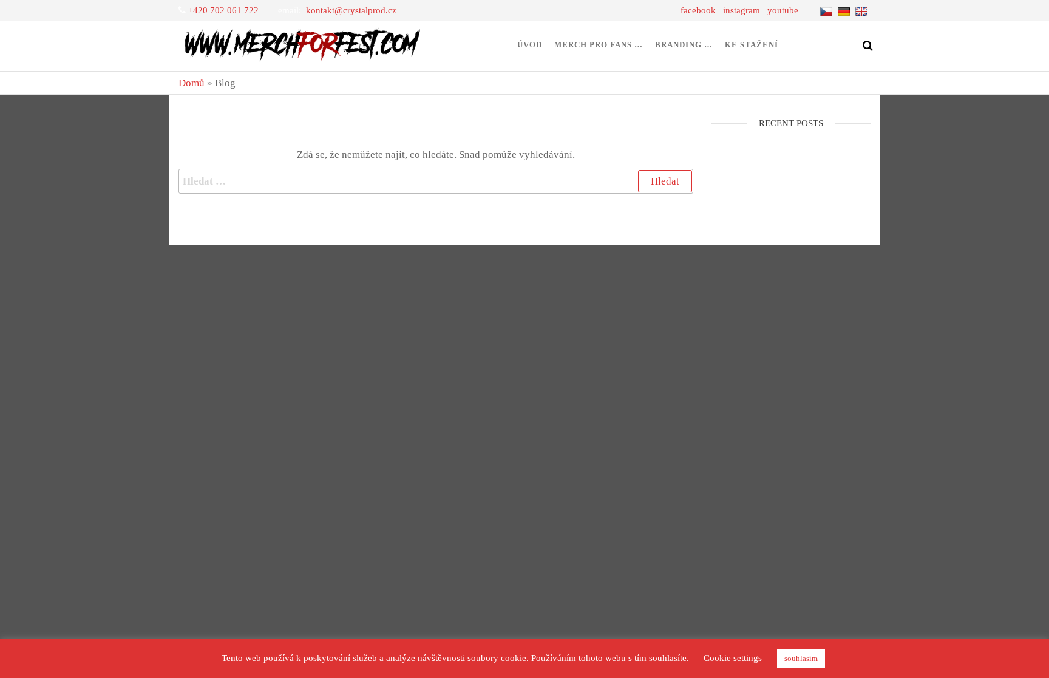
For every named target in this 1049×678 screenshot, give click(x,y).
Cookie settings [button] (733, 658)
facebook (698, 10)
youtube (782, 10)
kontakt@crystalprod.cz (351, 10)
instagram (741, 10)
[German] (845, 10)
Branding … (684, 44)
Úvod (529, 44)
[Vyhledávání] (435, 181)
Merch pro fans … (598, 44)
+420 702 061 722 (223, 10)
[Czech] (827, 10)
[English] (863, 10)
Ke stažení (751, 44)
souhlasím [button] (801, 658)
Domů (191, 83)
